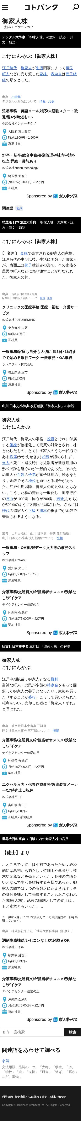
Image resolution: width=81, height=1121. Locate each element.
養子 (28, 265)
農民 (69, 68)
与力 (9, 499)
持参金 (52, 685)
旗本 (43, 511)
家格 (43, 74)
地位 (32, 481)
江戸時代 (9, 68)
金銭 (24, 253)
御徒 (60, 499)
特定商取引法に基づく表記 (31, 1096)
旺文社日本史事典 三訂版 (20, 646)
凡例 (51, 101)
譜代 (6, 511)
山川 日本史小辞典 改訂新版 (23, 406)
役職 (50, 439)
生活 (39, 68)
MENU (5, 7)
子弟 (32, 475)
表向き (56, 74)
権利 (54, 679)
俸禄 (13, 445)
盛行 (32, 697)
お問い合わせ (57, 1096)
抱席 (13, 457)
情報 (42, 101)
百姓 (21, 475)
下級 (32, 511)
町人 (6, 74)
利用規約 (7, 1096)
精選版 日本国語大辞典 (19, 222)
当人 (6, 463)
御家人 (26, 68)
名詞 (19, 208)
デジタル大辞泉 (13, 37)
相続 (45, 457)
